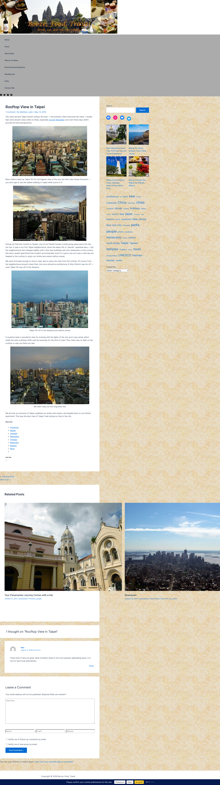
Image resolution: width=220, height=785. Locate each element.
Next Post (5, 479)
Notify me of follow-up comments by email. (27, 739)
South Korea (113, 243)
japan (129, 214)
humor (108, 214)
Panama (32, 599)
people (38, 599)
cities (140, 202)
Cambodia (111, 203)
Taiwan (134, 243)
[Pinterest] (11, 95)
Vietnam (137, 255)
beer (132, 196)
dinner (118, 208)
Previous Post (7, 476)
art (121, 197)
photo (175, 599)
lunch (117, 219)
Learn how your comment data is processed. (53, 762)
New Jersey (139, 219)
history (126, 209)
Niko (22, 647)
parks (135, 225)
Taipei (125, 243)
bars (125, 196)
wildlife (119, 260)
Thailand (123, 249)
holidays (135, 208)
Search (109, 106)
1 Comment (10, 112)
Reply (91, 666)
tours (137, 249)
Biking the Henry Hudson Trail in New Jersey (137, 151)
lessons (110, 219)
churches (131, 203)
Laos (142, 214)
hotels (143, 209)
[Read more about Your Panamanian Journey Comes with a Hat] (63, 590)
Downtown (131, 595)
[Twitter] (4, 95)
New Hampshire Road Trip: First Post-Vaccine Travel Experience (116, 151)
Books (139, 197)
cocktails (110, 209)
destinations (23, 599)
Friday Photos (154, 599)
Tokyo (130, 250)
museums (126, 219)
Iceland (115, 214)
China (122, 202)
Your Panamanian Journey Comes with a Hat (29, 595)
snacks (132, 237)
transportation (111, 256)
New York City (166, 599)
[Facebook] (1, 95)
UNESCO (124, 255)
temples (112, 249)
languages (137, 214)
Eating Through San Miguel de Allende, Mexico (137, 183)
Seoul (125, 238)
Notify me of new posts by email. (22, 744)
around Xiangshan (57, 120)
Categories (111, 267)
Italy (122, 214)
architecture (112, 196)
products (128, 232)
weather (110, 260)
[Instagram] (8, 95)
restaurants (113, 237)
